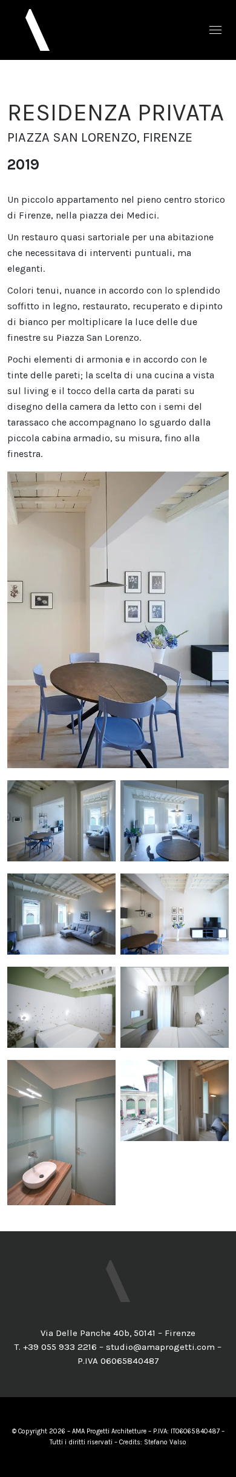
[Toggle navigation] (215, 30)
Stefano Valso (165, 1442)
